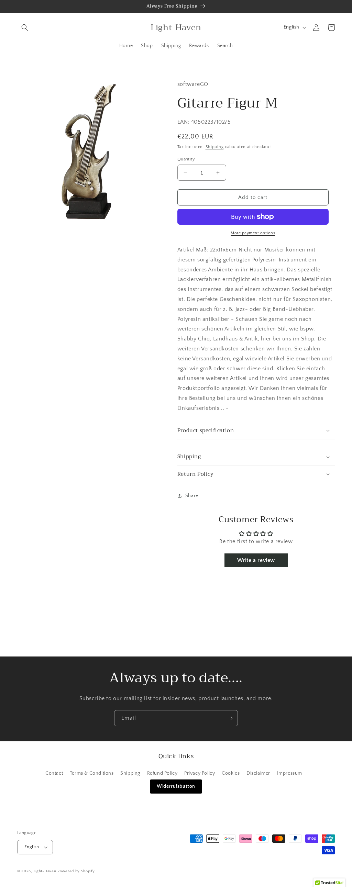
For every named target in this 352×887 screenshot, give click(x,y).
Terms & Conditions (92, 773)
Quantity (186, 159)
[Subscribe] (230, 718)
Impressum (289, 773)
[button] (24, 27)
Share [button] (191, 495)
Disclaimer (258, 773)
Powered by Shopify (76, 871)
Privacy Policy (199, 773)
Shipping (215, 147)
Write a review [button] (256, 560)
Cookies (231, 773)
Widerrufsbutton (176, 786)
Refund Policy (162, 773)
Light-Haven (45, 871)
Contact (54, 773)
